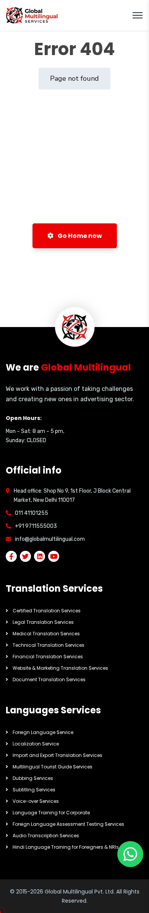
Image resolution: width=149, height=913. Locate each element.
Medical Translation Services (46, 633)
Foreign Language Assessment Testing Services (68, 824)
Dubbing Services (33, 778)
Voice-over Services (36, 801)
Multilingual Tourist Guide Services (52, 766)
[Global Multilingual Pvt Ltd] (32, 15)
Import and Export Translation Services (57, 755)
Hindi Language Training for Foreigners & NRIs (66, 847)
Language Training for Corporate (51, 812)
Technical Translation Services (48, 645)
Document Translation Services (49, 679)
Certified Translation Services (47, 610)
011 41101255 (31, 513)
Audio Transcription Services (46, 835)
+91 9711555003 (36, 526)
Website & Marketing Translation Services (60, 668)
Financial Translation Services (48, 656)
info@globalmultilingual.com (50, 539)
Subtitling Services (34, 789)
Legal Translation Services (43, 622)
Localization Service (36, 743)
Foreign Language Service (43, 732)
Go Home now (79, 235)
